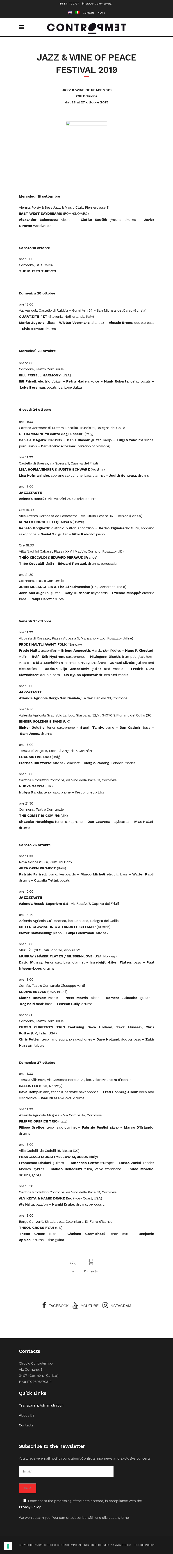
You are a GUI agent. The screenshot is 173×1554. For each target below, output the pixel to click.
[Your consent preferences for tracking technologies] (8, 1546)
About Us (26, 1415)
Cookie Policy (144, 1545)
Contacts (88, 12)
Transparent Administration (41, 1405)
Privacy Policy (30, 1507)
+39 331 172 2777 (68, 3)
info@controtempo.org (96, 3)
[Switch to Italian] (76, 12)
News (101, 12)
